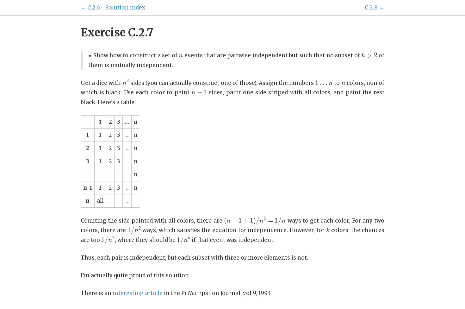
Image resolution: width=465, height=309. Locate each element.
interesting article (138, 293)
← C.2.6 (90, 7)
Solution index (125, 7)
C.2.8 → (374, 7)
